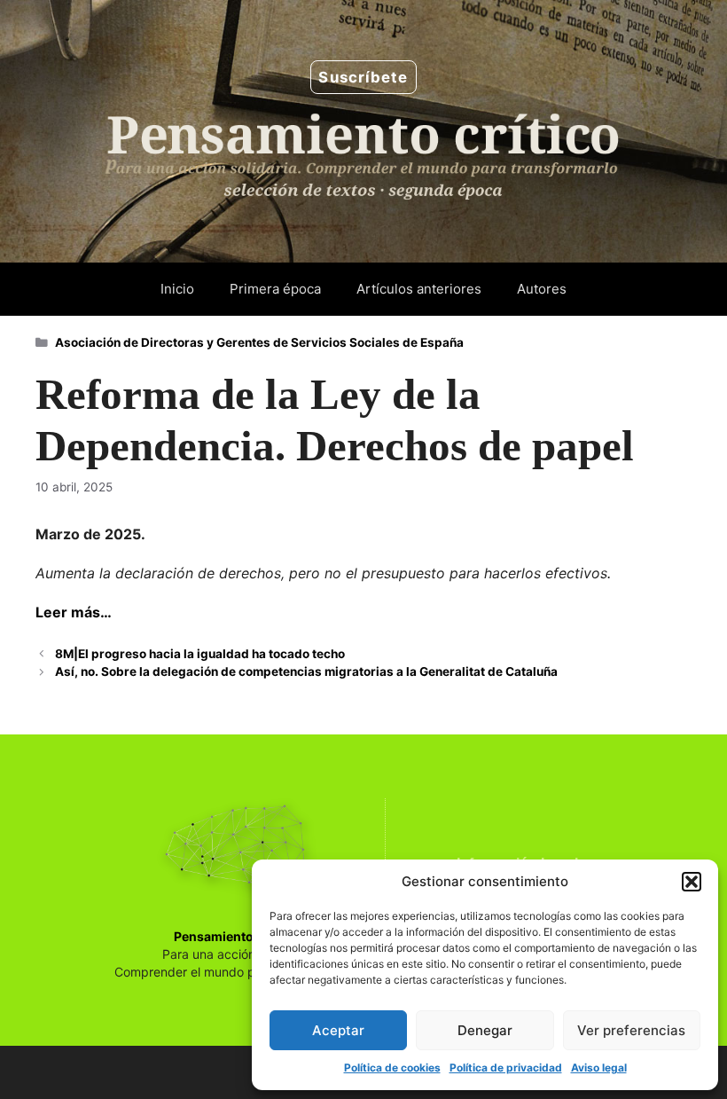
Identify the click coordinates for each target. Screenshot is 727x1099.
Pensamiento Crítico (236, 936)
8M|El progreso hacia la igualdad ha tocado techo (200, 654)
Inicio (177, 288)
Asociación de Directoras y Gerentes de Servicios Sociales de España (259, 342)
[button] (691, 882)
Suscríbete (363, 77)
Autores (542, 288)
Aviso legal (599, 1067)
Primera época (275, 288)
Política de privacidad (505, 1067)
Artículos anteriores (418, 288)
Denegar (484, 1030)
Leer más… (73, 612)
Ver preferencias (631, 1030)
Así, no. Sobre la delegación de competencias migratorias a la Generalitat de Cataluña (306, 671)
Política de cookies (392, 1067)
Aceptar (338, 1030)
